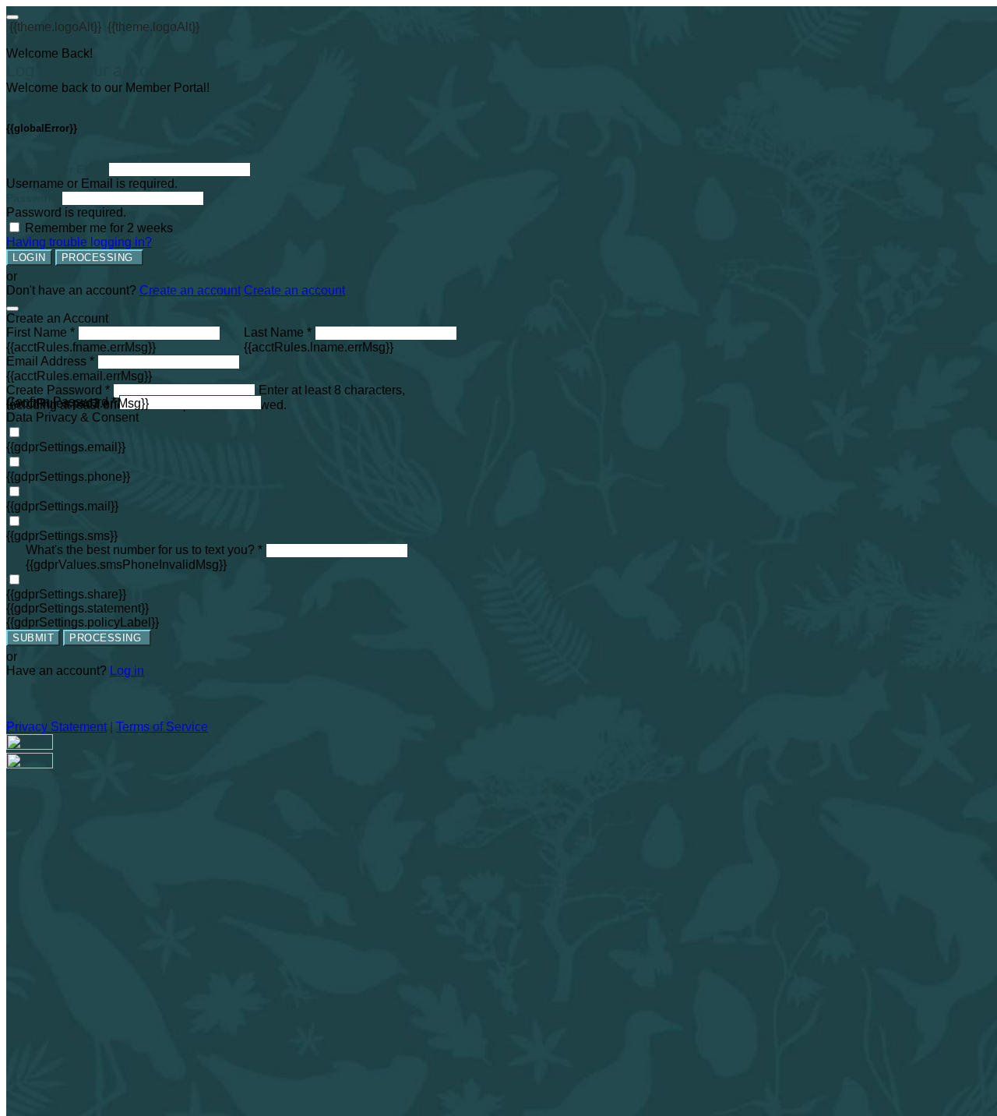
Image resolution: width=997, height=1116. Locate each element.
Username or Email (55, 169)
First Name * (40, 332)
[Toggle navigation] (12, 17)
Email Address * (50, 361)
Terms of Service (162, 726)
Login (29, 257)
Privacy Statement (56, 726)
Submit (33, 638)
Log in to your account (89, 70)
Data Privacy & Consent (72, 417)
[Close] (12, 308)
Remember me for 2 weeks (99, 228)
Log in (127, 670)
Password (32, 198)
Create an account (190, 290)
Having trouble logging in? (79, 242)
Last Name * (278, 332)
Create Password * (58, 390)
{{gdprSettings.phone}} (68, 476)
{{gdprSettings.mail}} (62, 506)
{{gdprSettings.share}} (66, 594)
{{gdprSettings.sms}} (62, 535)
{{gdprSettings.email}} (65, 447)
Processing (99, 257)
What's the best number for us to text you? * (144, 549)
